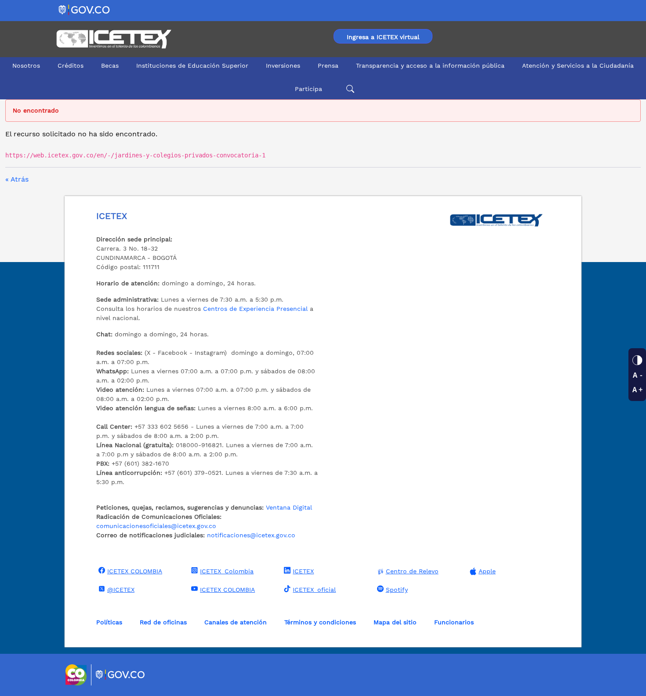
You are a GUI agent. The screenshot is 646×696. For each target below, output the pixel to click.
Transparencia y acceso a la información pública (430, 65)
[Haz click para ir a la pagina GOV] (120, 674)
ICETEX (303, 571)
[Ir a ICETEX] (113, 39)
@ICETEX (120, 589)
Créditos (70, 65)
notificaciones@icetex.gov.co (251, 535)
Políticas (109, 622)
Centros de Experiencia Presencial (255, 308)
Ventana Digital (289, 507)
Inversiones (283, 65)
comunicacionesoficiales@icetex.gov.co (156, 525)
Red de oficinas (163, 622)
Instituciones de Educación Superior (192, 65)
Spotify (397, 589)
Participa (308, 88)
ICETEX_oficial (314, 589)
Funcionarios (454, 622)
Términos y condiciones (320, 622)
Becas (110, 65)
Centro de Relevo (412, 571)
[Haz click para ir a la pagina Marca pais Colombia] (77, 674)
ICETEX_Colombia (227, 571)
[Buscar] (349, 89)
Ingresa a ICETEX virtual (383, 36)
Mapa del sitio (395, 622)
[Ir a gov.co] (84, 9)
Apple (487, 571)
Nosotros (26, 65)
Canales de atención (235, 622)
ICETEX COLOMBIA (134, 571)
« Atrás (17, 179)
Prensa (328, 65)
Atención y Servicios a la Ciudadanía (578, 65)
